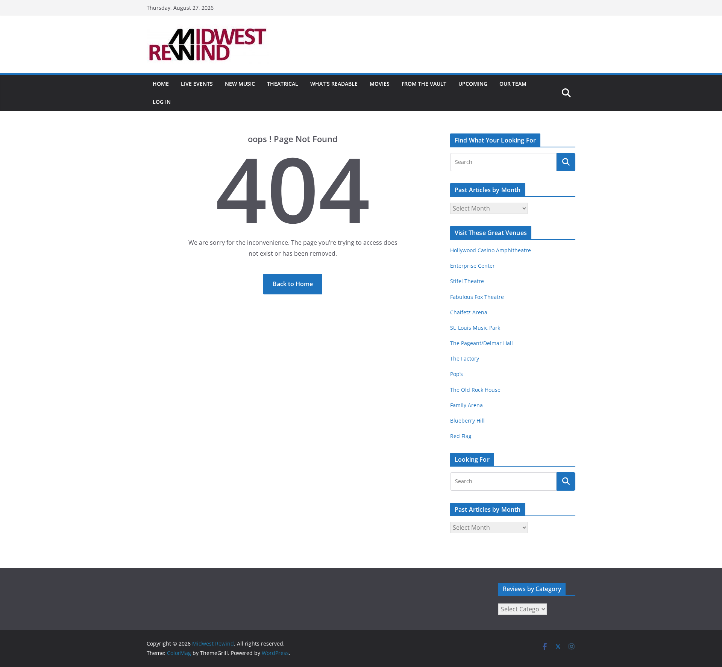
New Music (240, 83)
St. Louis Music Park (475, 327)
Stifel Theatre (467, 281)
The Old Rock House (475, 389)
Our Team (512, 83)
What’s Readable (334, 83)
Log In (162, 101)
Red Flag (461, 436)
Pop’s (456, 373)
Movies (380, 83)
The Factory (464, 358)
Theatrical (282, 83)
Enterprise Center (472, 265)
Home (161, 83)
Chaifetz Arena (468, 312)
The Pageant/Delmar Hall (481, 343)
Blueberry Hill (468, 420)
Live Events (197, 83)
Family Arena (466, 405)
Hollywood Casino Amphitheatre (490, 250)
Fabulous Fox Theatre (477, 296)
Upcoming (472, 83)
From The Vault (424, 83)
